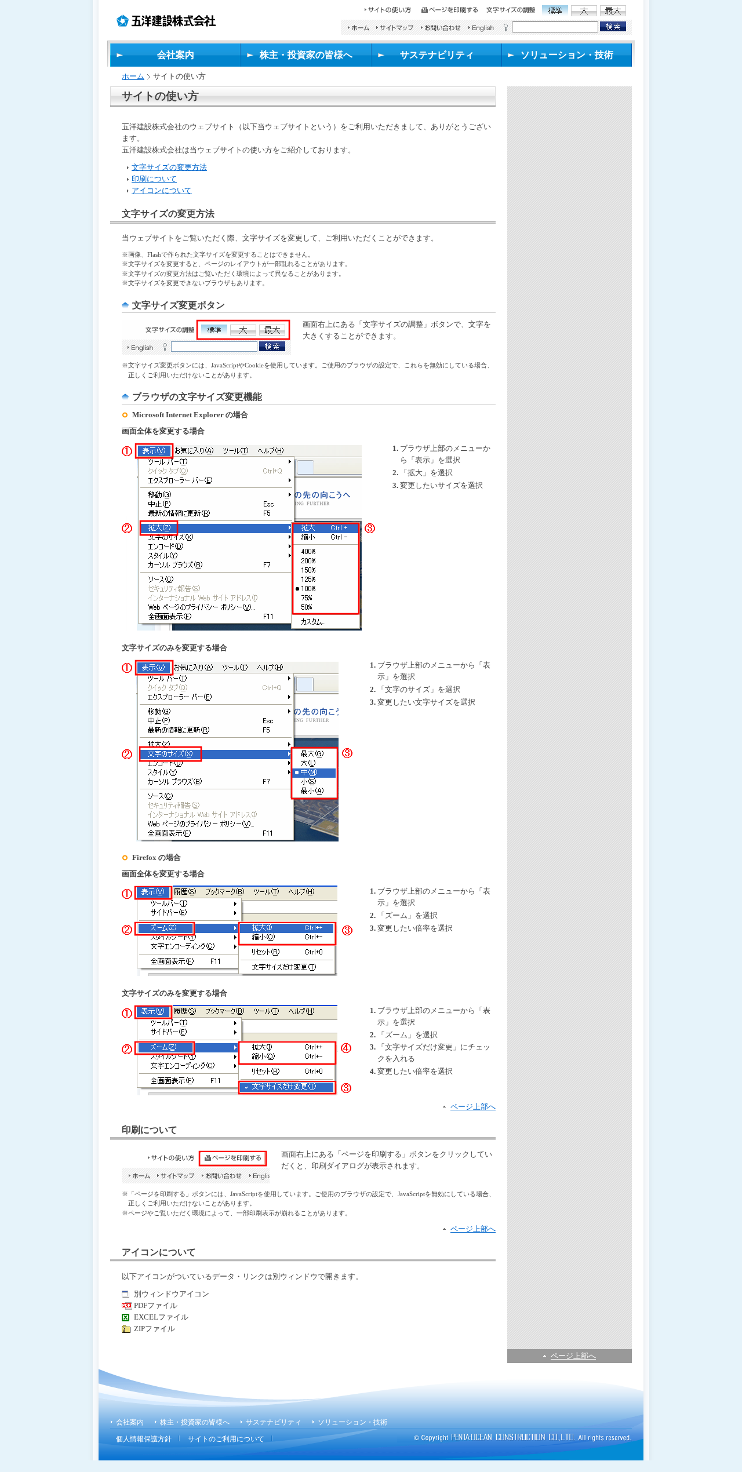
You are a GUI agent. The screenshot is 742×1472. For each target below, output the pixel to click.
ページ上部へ (573, 1355)
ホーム (133, 76)
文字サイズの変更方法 (169, 167)
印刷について (154, 178)
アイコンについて (162, 190)
